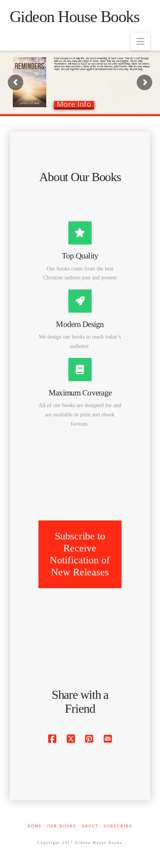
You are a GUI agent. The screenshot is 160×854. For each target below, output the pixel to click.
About (90, 826)
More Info (74, 104)
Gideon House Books (74, 17)
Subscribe (118, 826)
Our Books (62, 826)
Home (35, 826)
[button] (140, 42)
